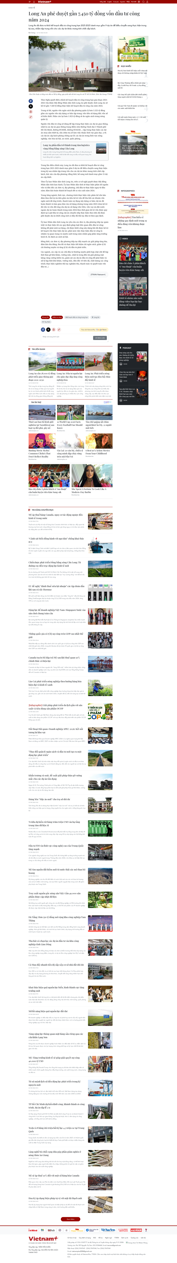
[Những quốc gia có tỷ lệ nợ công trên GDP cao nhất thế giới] (100, 640)
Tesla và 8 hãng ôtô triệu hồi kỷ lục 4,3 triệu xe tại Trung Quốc (56, 1129)
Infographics (128, 191)
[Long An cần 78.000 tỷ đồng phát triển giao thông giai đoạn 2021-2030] (42, 361)
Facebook (31, 101)
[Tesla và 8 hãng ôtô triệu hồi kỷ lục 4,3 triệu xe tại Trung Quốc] (100, 1134)
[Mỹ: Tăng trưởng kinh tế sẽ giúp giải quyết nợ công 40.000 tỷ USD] (100, 1064)
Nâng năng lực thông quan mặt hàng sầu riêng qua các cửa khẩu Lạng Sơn (56, 1035)
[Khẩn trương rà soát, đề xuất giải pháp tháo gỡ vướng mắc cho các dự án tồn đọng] (100, 782)
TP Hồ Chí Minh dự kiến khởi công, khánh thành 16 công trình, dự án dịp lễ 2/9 (57, 1106)
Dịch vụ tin (124, 1238)
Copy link (31, 117)
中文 (128, 2)
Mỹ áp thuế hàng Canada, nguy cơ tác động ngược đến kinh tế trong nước (56, 516)
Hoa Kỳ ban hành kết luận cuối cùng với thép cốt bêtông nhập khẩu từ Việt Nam (132, 71)
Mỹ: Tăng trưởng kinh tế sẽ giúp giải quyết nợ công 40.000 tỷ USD (54, 1059)
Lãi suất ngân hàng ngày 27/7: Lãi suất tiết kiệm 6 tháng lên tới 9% (132, 118)
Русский (133, 1)
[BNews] (42, 1230)
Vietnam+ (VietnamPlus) (45, 1)
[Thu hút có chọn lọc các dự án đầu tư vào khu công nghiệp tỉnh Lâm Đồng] (100, 947)
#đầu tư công (57, 317)
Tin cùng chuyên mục (42, 510)
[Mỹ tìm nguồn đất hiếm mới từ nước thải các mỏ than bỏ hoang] (100, 876)
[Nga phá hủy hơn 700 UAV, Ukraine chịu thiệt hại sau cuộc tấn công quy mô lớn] (142, 393)
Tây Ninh (47, 322)
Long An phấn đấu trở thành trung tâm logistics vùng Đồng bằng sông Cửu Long (66, 147)
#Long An (45, 317)
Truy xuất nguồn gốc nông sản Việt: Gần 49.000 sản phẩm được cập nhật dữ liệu (55, 895)
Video (125, 238)
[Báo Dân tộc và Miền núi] (31, 1230)
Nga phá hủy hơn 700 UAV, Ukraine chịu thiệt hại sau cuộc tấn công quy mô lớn (127, 392)
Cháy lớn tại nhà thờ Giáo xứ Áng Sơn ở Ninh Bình (126, 374)
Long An (96, 317)
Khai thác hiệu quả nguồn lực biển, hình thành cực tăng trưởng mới (56, 989)
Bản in (31, 112)
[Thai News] (66, 1230)
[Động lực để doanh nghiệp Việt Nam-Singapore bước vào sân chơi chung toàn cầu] (100, 616)
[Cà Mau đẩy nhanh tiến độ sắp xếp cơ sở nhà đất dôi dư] (100, 971)
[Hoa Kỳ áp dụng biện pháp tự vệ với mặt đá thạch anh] (100, 1205)
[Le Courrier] (123, 1230)
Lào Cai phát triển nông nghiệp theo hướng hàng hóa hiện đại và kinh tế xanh (55, 683)
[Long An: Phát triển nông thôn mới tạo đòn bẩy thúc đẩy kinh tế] (99, 361)
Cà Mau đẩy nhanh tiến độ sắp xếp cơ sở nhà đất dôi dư (56, 964)
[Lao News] (60, 1230)
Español (122, 2)
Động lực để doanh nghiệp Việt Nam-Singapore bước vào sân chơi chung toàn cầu (57, 611)
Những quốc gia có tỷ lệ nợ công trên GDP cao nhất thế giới (56, 635)
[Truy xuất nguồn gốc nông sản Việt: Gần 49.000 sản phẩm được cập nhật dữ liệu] (100, 900)
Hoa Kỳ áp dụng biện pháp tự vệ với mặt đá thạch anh (55, 1198)
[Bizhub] (51, 1230)
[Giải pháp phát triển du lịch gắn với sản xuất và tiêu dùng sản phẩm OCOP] (100, 711)
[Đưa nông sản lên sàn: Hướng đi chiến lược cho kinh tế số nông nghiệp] (142, 356)
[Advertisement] (74, 293)
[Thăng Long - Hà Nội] (139, 2)
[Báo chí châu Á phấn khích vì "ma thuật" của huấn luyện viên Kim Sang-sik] (133, 251)
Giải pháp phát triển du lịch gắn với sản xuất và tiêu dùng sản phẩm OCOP (55, 707)
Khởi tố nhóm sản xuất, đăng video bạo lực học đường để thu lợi (131, 301)
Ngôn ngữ (108, 1238)
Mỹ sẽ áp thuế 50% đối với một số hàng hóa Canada (54, 1175)
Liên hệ (143, 1238)
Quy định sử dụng (85, 1238)
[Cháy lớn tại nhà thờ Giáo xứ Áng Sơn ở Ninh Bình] (142, 376)
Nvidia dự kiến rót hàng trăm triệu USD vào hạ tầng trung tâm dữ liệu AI (54, 823)
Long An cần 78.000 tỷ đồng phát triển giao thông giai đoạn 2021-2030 (42, 376)
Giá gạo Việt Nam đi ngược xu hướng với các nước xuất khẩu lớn (132, 107)
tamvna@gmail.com (114, 1245)
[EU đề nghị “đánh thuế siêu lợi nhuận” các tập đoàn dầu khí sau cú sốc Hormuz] (100, 592)
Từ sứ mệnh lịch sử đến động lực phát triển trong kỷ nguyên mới (54, 1083)
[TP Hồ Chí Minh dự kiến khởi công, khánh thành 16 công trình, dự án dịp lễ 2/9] (100, 1110)
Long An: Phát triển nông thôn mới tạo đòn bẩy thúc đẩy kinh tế (97, 376)
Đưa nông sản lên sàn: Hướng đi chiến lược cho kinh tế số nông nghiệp (126, 356)
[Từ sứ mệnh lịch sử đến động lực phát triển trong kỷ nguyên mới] (100, 1088)
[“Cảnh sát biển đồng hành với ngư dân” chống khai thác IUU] (100, 545)
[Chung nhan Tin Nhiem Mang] (137, 1242)
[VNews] (146, 1230)
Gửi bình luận (100, 338)
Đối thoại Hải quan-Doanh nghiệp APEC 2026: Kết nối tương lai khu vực (56, 730)
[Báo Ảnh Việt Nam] (136, 1230)
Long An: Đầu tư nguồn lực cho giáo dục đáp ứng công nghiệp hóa (69, 376)
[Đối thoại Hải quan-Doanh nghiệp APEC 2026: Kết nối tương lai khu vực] (100, 735)
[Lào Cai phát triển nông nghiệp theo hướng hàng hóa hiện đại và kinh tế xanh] (100, 688)
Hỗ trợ (100, 1238)
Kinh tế (32, 8)
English (109, 2)
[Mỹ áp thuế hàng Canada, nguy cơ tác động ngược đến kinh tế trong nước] (100, 521)
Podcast (127, 348)
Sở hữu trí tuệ (72, 1238)
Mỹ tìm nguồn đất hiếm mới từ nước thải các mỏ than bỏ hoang (57, 871)
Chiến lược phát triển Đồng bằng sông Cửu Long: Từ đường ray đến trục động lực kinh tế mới (55, 564)
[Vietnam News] (108, 1230)
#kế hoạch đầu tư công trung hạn (76, 317)
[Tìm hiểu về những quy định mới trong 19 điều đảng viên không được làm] (133, 204)
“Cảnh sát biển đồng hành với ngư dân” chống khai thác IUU (56, 540)
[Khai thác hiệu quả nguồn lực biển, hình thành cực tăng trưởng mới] (100, 994)
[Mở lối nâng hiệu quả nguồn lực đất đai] (100, 1017)
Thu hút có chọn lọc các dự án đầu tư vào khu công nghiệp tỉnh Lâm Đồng (54, 942)
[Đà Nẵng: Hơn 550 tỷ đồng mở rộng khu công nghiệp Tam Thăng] (100, 923)
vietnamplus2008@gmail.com (82, 1251)
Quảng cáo (134, 1238)
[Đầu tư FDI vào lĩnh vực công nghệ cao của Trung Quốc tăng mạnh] (100, 852)
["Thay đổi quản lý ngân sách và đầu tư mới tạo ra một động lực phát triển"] (100, 758)
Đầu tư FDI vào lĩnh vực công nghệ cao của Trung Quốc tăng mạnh (56, 847)
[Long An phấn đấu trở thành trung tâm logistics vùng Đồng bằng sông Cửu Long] (101, 148)
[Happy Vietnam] (77, 1230)
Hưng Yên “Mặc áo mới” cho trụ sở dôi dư (49, 799)
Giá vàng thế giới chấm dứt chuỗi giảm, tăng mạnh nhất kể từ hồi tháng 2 (132, 95)
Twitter (31, 106)
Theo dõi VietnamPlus (88, 330)
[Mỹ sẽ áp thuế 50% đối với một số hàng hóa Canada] (100, 1182)
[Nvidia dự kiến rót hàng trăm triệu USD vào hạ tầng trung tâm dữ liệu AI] (100, 828)
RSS (94, 1238)
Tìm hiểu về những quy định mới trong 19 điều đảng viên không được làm (132, 222)
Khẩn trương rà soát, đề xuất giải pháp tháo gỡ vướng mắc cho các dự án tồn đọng (55, 777)
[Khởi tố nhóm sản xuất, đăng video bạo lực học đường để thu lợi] (133, 286)
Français (116, 2)
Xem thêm (70, 1219)
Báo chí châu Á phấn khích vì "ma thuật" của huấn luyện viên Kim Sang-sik (132, 266)
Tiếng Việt (103, 2)
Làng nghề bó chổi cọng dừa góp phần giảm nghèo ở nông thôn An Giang (55, 1153)
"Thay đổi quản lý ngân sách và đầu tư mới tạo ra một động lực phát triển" (55, 753)
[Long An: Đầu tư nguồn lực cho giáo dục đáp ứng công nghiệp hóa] (70, 361)
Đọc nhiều (126, 66)
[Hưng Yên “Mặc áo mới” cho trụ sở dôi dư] (100, 806)
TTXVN (116, 1238)
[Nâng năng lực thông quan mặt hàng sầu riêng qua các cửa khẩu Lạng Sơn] (100, 1040)
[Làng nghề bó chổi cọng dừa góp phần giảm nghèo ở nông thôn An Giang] (100, 1158)
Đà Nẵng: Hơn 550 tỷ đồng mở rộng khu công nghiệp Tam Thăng (57, 919)
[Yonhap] (92, 1230)
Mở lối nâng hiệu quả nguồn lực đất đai (48, 1011)
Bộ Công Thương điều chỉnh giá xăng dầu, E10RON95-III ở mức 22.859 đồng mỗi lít (132, 85)
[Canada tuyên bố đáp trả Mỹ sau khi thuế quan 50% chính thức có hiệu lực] (100, 664)
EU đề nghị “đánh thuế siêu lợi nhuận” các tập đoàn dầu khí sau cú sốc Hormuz (56, 588)
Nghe (125, 364)
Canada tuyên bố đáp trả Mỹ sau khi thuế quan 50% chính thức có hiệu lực (54, 659)
